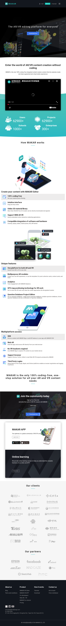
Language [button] (54, 3)
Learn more (33, 405)
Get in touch (52, 590)
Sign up (48, 3)
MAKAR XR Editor (25, 590)
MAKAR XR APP (24, 593)
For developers (24, 595)
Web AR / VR (23, 598)
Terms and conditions (11, 593)
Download (37, 593)
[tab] (33, 197)
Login (42, 3)
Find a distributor (53, 593)
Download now (33, 33)
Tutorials (36, 590)
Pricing (22, 602)
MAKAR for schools (25, 600)
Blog (6, 590)
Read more (15, 470)
